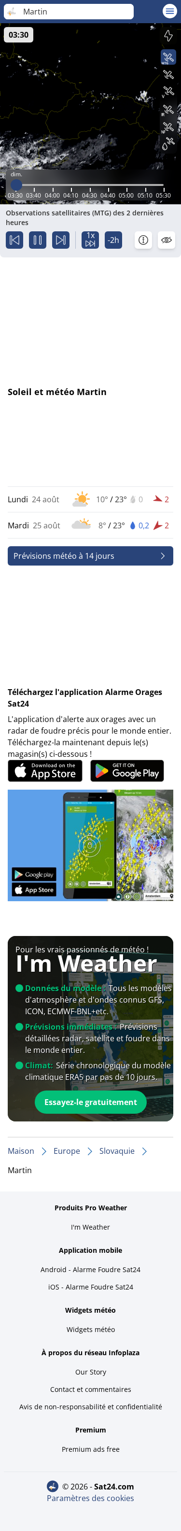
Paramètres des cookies (90, 1498)
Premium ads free (91, 1449)
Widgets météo (91, 1329)
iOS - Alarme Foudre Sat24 (90, 1286)
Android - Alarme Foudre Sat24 (90, 1269)
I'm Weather (90, 1227)
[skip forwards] (61, 240)
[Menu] (170, 11)
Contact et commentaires (90, 1389)
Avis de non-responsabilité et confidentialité (90, 1406)
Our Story (90, 1371)
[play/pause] (37, 240)
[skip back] (14, 240)
